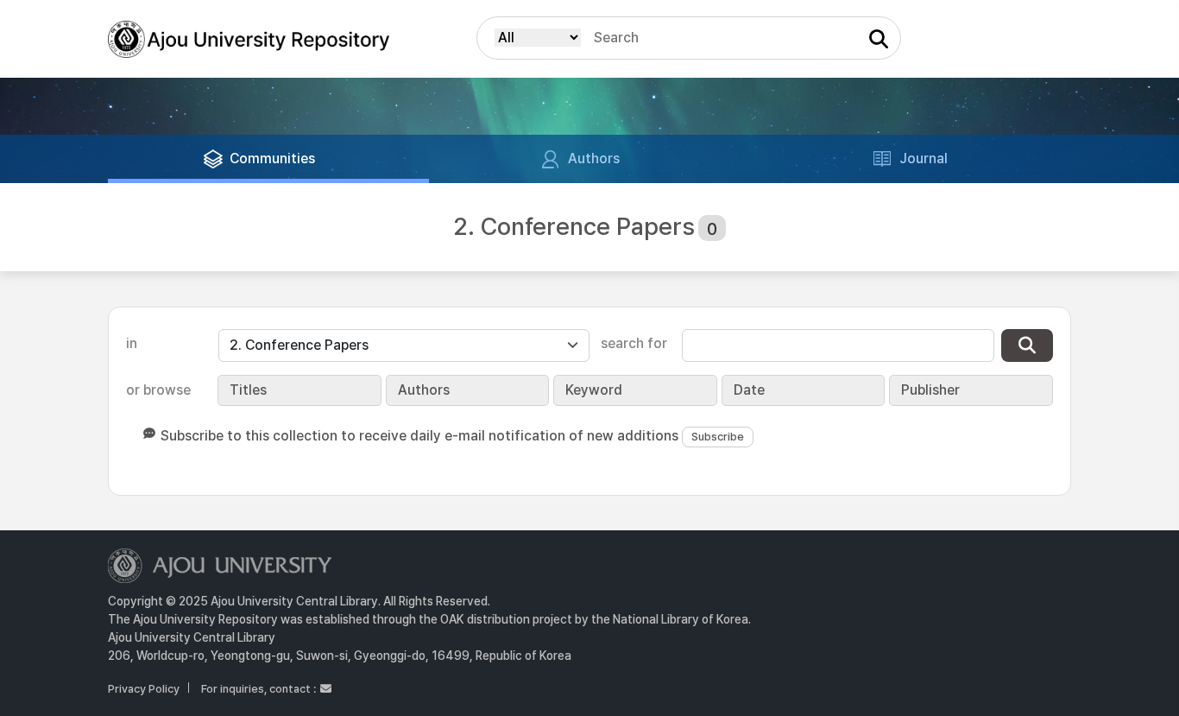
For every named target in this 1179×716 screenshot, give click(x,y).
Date (749, 390)
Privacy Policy (144, 688)
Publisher (930, 390)
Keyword (593, 390)
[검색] (1027, 345)
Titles (248, 390)
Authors (424, 390)
